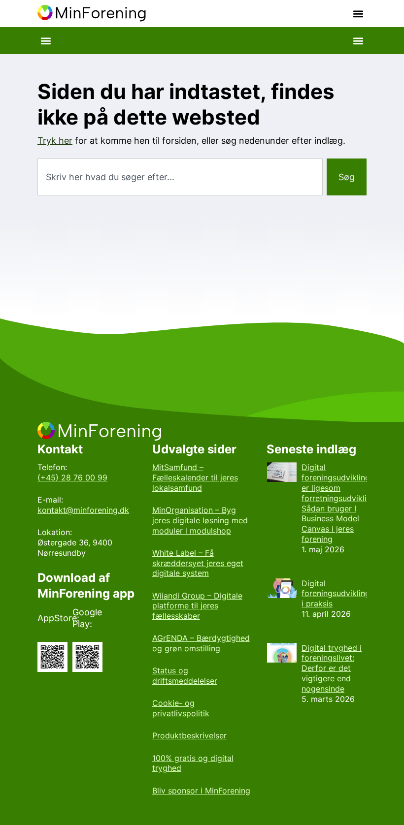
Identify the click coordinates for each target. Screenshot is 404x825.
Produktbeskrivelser (189, 735)
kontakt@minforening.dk (83, 510)
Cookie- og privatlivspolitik (180, 708)
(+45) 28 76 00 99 (72, 477)
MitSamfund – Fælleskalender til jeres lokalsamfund (195, 477)
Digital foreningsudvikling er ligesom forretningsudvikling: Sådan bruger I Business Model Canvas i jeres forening (340, 503)
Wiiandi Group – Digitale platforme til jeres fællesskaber (197, 606)
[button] (358, 13)
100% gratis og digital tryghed (193, 763)
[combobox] (180, 177)
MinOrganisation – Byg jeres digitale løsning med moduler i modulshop (200, 520)
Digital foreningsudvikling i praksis (336, 593)
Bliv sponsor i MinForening (201, 790)
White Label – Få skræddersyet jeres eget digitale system (197, 563)
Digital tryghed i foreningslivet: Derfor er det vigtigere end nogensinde (332, 668)
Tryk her (54, 140)
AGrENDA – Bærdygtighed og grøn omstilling (201, 643)
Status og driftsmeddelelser (184, 676)
